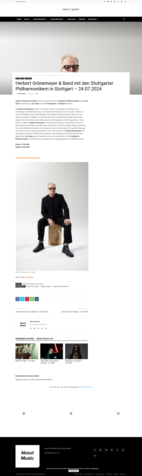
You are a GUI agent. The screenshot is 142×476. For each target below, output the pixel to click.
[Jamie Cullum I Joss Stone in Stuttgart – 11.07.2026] (51, 351)
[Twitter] (125, 1)
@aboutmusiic (86, 387)
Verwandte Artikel (24, 339)
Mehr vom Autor (44, 339)
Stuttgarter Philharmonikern (61, 286)
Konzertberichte (39, 19)
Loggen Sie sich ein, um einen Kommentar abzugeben (33, 379)
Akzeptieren (73, 471)
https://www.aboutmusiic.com (38, 324)
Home (19, 19)
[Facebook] (104, 1)
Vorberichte (28, 78)
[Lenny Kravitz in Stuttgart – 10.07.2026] (76, 351)
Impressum (92, 19)
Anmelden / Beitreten (20, 1)
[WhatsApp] (32, 299)
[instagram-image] (23, 413)
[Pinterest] (114, 1)
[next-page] (20, 367)
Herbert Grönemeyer (33, 286)
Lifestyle (82, 19)
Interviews (71, 19)
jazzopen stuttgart (46, 286)
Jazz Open (29, 277)
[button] (124, 19)
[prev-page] (16, 367)
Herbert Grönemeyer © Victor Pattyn (33, 284)
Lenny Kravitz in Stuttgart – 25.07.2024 (74, 312)
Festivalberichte (56, 19)
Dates (22, 75)
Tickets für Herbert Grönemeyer (27, 158)
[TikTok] (118, 1)
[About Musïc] (71, 10)
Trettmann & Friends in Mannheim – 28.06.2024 (31, 312)
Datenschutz (95, 468)
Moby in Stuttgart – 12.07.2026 (25, 361)
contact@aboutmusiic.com (69, 453)
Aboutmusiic (21, 93)
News (26, 19)
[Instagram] (107, 1)
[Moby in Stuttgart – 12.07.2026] (26, 351)
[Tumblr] (121, 1)
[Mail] (111, 1)
